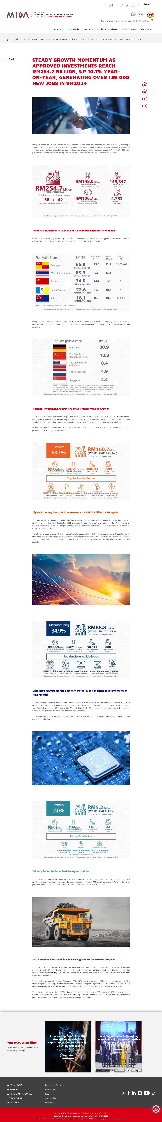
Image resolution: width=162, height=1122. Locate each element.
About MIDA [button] (146, 29)
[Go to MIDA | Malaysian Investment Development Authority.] (8, 39)
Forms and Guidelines (110, 21)
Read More (68, 1055)
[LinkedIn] (144, 91)
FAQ (135, 21)
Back (11, 59)
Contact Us (144, 21)
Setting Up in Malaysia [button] (107, 29)
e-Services (126, 21)
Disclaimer (97, 1113)
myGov (105, 1113)
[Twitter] (144, 84)
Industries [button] (88, 29)
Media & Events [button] (129, 29)
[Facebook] (144, 99)
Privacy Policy (73, 1113)
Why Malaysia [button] (73, 29)
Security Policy (86, 1113)
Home (59, 29)
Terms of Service (60, 1113)
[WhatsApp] (144, 106)
